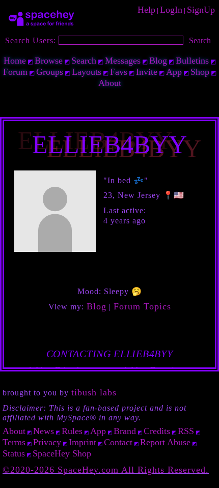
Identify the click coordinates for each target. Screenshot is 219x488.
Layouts (86, 72)
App (174, 72)
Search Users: (30, 40)
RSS (186, 431)
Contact (118, 442)
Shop (199, 72)
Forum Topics (142, 306)
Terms (14, 442)
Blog (158, 60)
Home (15, 60)
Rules (72, 431)
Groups (49, 72)
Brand (125, 431)
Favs (118, 72)
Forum (15, 72)
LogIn (171, 10)
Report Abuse (165, 442)
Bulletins (192, 60)
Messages (123, 60)
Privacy (47, 442)
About (109, 83)
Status (14, 453)
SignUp (201, 10)
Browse (49, 60)
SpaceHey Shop (62, 453)
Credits (157, 431)
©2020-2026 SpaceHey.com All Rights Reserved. (106, 470)
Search (200, 40)
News (43, 431)
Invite (146, 72)
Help (146, 10)
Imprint (82, 442)
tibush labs (94, 392)
